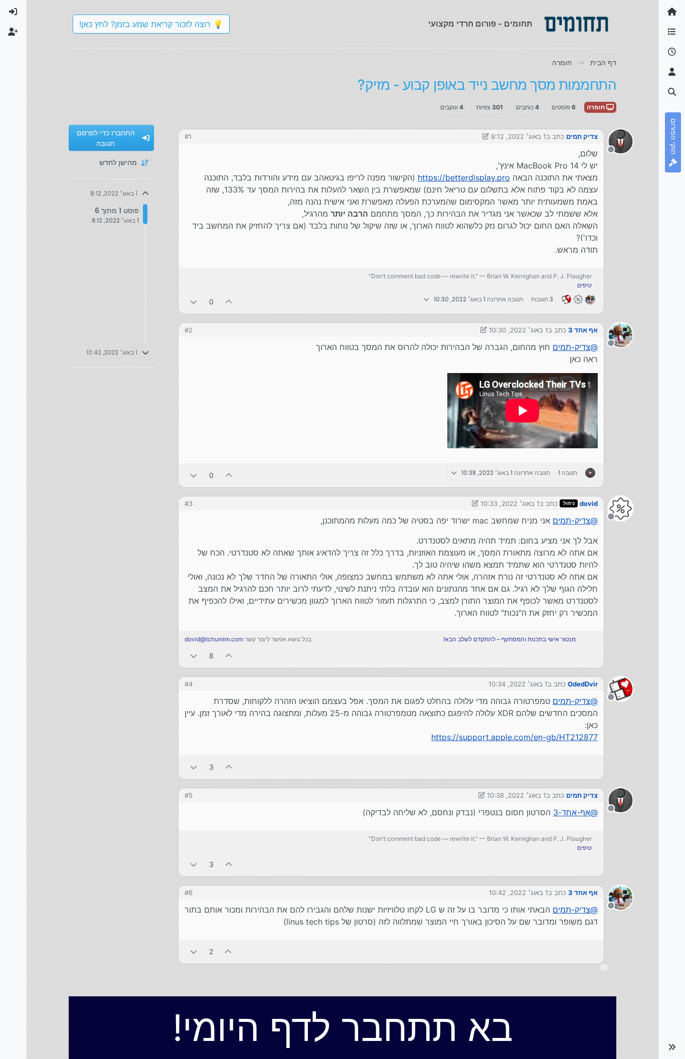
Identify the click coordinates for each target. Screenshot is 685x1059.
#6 (189, 893)
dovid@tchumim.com (214, 639)
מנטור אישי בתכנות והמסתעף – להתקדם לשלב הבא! (509, 639)
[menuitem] (13, 12)
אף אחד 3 (583, 330)
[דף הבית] (672, 12)
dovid (589, 503)
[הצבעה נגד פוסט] (194, 301)
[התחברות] (13, 12)
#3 (189, 503)
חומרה (596, 107)
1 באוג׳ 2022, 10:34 (518, 684)
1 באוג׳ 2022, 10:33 (510, 503)
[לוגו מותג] (576, 24)
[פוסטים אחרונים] (672, 52)
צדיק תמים (582, 136)
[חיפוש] (672, 92)
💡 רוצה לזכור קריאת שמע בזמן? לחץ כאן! (151, 24)
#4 (189, 684)
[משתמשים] (672, 72)
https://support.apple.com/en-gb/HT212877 (514, 737)
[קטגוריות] (672, 32)
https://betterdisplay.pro (464, 177)
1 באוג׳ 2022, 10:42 (518, 893)
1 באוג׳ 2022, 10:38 (516, 795)
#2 (189, 330)
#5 (189, 795)
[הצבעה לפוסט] (229, 301)
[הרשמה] (13, 32)
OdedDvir (583, 684)
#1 (188, 136)
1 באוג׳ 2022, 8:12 (518, 136)
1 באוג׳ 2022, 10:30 (518, 330)
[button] (672, 1047)
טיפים (584, 285)
